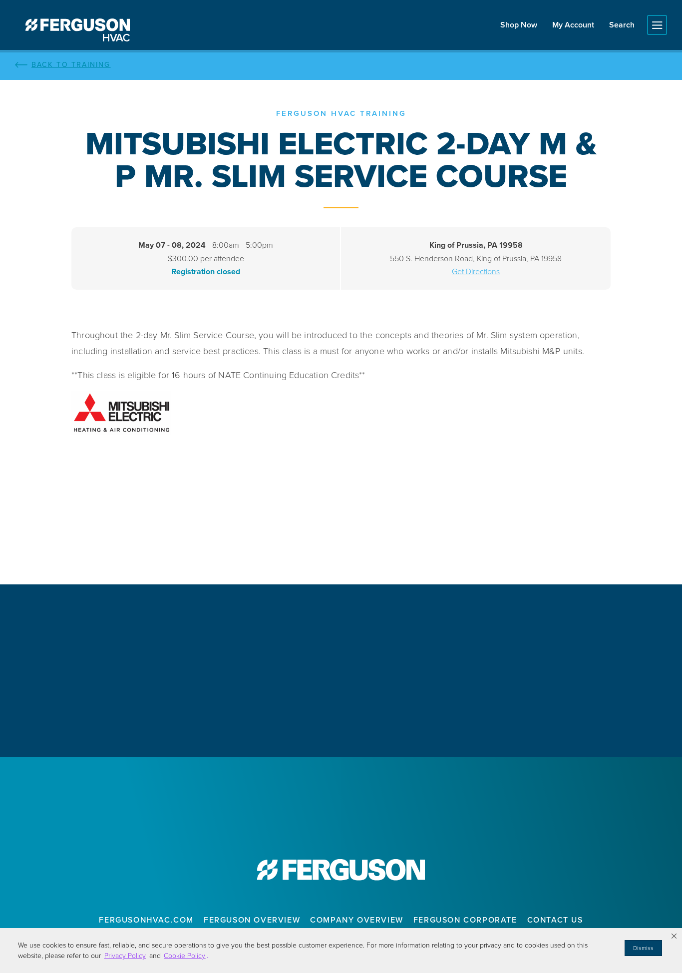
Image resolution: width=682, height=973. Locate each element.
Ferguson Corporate (465, 920)
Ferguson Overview (252, 920)
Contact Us (555, 920)
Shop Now (518, 24)
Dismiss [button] (643, 948)
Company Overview (356, 920)
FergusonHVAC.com (146, 920)
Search (622, 24)
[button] (674, 936)
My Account (573, 24)
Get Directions (476, 271)
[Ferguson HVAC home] (341, 869)
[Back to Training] (341, 65)
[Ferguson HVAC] (77, 29)
